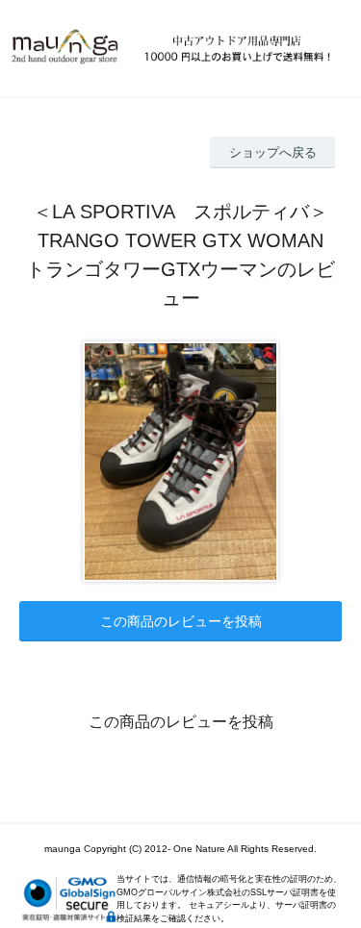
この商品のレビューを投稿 (181, 621)
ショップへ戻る (273, 152)
